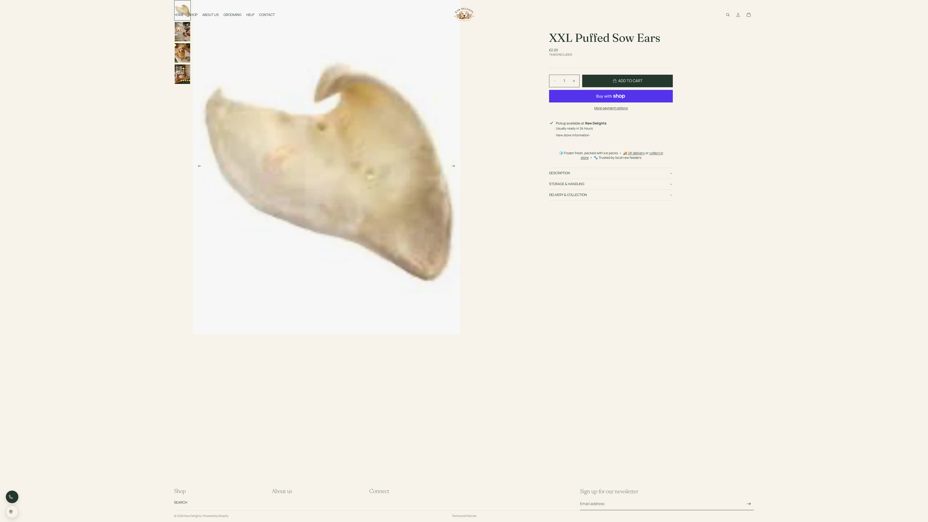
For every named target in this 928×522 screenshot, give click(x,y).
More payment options (611, 108)
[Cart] (748, 14)
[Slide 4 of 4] (182, 74)
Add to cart (630, 80)
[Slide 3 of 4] (182, 53)
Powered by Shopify (215, 516)
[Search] (728, 14)
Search (180, 502)
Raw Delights (193, 516)
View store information (572, 135)
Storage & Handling (566, 183)
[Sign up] (749, 504)
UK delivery (636, 153)
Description (559, 173)
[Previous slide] (198, 167)
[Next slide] (455, 167)
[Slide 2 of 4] (182, 31)
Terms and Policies (464, 516)
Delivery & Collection (568, 194)
